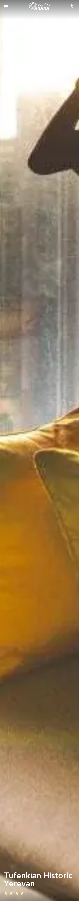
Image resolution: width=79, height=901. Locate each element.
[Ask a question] (73, 6)
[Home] (40, 6)
